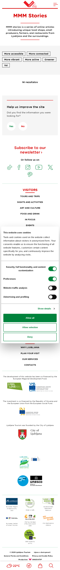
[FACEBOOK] (19, 167)
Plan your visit (30, 353)
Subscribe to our (30, 150)
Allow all (30, 318)
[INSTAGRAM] (28, 167)
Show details (44, 308)
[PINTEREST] (30, 174)
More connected (38, 53)
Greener (49, 59)
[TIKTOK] (9, 167)
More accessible (13, 53)
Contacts (30, 365)
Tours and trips (30, 196)
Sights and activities (30, 202)
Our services (30, 359)
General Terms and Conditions (16, 556)
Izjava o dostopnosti (42, 552)
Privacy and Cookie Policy (42, 556)
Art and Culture (30, 208)
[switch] (52, 279)
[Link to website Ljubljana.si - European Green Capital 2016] (30, 462)
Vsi (6, 65)
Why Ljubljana (30, 347)
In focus (30, 219)
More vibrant (12, 59)
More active (32, 59)
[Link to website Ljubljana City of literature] (30, 481)
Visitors (30, 190)
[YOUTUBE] (39, 167)
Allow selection (30, 327)
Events (30, 225)
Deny (30, 337)
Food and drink (30, 213)
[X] (50, 167)
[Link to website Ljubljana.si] (30, 434)
